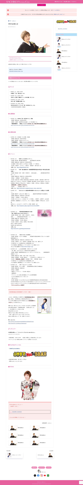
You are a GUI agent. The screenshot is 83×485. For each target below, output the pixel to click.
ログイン (74, 1)
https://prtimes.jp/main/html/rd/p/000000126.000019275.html (21, 321)
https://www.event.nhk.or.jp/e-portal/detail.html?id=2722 (22, 125)
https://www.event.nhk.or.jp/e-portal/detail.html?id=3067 (22, 147)
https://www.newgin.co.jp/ (27, 246)
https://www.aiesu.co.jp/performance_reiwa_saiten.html (29, 188)
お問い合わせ (67, 1)
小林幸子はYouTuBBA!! (14, 348)
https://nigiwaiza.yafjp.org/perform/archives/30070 (28, 205)
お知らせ (49, 423)
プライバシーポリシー (41, 482)
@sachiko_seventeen (17, 411)
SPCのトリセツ (59, 1)
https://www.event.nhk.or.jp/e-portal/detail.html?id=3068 (22, 143)
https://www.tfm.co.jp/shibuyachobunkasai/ (20, 228)
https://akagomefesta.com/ (23, 167)
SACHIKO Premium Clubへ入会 (16, 71)
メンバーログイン (41, 4)
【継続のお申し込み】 (58, 14)
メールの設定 (56, 10)
